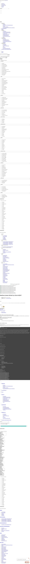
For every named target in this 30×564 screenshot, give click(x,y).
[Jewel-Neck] (2, 463)
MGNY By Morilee (5, 250)
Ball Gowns (4, 78)
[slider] (27, 426)
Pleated (3, 103)
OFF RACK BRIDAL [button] (2, 517)
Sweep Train (4, 159)
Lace (3, 133)
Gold (3, 224)
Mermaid (3, 182)
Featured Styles (5, 281)
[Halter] (2, 462)
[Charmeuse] (1, 454)
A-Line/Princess (4, 180)
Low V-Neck (4, 168)
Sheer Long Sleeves (5, 189)
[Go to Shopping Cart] (0, 1)
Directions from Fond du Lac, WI (4, 376)
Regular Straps (4, 195)
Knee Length (4, 157)
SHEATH (4, 238)
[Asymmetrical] (1, 458)
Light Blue (3, 208)
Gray (3, 227)
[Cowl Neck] (2, 461)
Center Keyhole (4, 99)
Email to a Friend (2, 310)
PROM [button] (2, 253)
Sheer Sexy (4, 88)
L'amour (4, 276)
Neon (3, 120)
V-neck (3, 176)
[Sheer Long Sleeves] (2, 470)
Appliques (3, 126)
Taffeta (3, 148)
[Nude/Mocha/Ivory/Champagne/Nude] (2, 306)
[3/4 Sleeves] (2, 469)
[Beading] (2, 451)
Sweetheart (4, 175)
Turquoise (3, 207)
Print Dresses (4, 86)
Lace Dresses (4, 81)
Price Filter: (3, 57)
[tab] (16, 237)
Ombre (3, 121)
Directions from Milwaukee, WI (4, 373)
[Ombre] (1, 449)
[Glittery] (1, 447)
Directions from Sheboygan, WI (4, 379)
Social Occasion (5, 279)
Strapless (3, 174)
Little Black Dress (4, 82)
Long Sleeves (4, 188)
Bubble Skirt (4, 97)
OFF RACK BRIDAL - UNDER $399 (7, 242)
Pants (3, 85)
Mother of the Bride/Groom (6, 71)
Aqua (3, 206)
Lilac (3, 212)
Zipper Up (3, 114)
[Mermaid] (2, 466)
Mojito (3, 203)
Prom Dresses (4, 72)
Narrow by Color (3, 200)
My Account (3, 4)
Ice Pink (3, 214)
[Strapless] (2, 474)
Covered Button (4, 110)
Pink (3, 215)
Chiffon (3, 140)
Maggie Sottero (5, 268)
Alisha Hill (4, 259)
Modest (3, 84)
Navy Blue (3, 211)
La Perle (4, 277)
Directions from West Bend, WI (4, 375)
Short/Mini (4, 158)
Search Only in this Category (5, 56)
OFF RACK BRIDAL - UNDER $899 (7, 243)
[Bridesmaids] (3, 433)
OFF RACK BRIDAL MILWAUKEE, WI (8, 241)
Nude (3, 223)
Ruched (3, 105)
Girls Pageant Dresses (5, 69)
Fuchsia (3, 217)
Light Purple (4, 213)
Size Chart (1, 309)
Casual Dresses (4, 65)
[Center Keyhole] (2, 441)
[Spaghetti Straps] (2, 473)
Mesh (3, 144)
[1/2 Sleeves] (2, 468)
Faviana (4, 258)
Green (3, 204)
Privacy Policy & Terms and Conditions (7, 363)
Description (3, 311)
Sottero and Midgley (6, 270)
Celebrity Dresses (5, 98)
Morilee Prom (5, 255)
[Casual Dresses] (3, 434)
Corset (3, 100)
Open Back (4, 102)
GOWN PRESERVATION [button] (5, 245)
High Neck (3, 166)
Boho (3, 79)
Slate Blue (3, 209)
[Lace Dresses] (2, 438)
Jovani (4, 251)
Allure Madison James (6, 269)
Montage (4, 249)
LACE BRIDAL (5, 235)
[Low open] (2, 445)
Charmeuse (4, 139)
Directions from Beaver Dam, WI (4, 378)
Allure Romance (5, 266)
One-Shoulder (4, 170)
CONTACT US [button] (3, 412)
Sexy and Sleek (4, 87)
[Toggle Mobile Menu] (0, 380)
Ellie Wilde (4, 256)
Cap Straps (4, 194)
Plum (3, 219)
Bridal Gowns (5, 278)
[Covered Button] (2, 443)
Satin (3, 146)
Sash (3, 135)
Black (3, 226)
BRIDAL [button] (1, 510)
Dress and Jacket (4, 80)
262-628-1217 (2, 355)
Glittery (3, 119)
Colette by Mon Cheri (5, 537)
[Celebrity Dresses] (2, 440)
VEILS (4, 265)
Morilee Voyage (5, 271)
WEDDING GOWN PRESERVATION (8, 246)
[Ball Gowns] (2, 436)
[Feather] (1, 455)
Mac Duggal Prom (5, 261)
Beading (3, 127)
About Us (3, 361)
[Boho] (2, 437)
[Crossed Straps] (2, 444)
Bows (3, 128)
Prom (4, 280)
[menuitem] (16, 3)
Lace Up (3, 111)
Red (2, 496)
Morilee (4, 272)
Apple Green (4, 480)
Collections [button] (3, 383)
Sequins (3, 136)
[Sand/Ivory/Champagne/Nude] (3, 306)
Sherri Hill (4, 260)
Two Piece (3, 93)
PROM (2, 392)
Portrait (3, 171)
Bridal (3, 63)
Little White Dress (5, 83)
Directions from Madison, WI (4, 377)
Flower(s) (3, 131)
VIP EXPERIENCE (4, 390)
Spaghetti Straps (4, 196)
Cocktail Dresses (4, 66)
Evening (3, 67)
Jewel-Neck (4, 167)
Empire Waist (4, 181)
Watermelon (4, 218)
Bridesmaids (4, 64)
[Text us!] (27, 562)
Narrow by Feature (4, 60)
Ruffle (3, 134)
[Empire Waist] (2, 465)
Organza (3, 145)
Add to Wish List (2, 308)
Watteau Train (4, 161)
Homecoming (4, 70)
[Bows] (2, 452)
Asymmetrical (4, 154)
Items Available (4, 312)
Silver (3, 228)
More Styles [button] (3, 262)
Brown (3, 225)
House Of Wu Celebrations (5, 530)
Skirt (3, 90)
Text (7, 0)
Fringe (3, 132)
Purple (3, 488)
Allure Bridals (5, 263)
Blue (3, 210)
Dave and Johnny (5, 257)
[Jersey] (1, 456)
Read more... (2, 335)
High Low (3, 101)
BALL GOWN (5, 236)
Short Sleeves (4, 190)
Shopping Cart (4, 5)
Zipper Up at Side (4, 115)
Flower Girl (4, 68)
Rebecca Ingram (4, 549)
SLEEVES (4, 239)
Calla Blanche (5, 275)
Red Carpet (4, 74)
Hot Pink (3, 216)
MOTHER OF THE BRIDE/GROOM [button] (6, 247)
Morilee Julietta (4, 555)
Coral (3, 221)
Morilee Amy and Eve (6, 273)
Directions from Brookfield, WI (4, 372)
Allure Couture (5, 267)
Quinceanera (4, 73)
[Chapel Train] (1, 459)
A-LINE (4, 237)
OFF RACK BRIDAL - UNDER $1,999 (8, 244)
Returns (3, 358)
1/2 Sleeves (4, 186)
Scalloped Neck (4, 172)
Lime (3, 205)
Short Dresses (4, 89)
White (3, 505)
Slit (2, 106)
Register (3, 6)
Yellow (3, 202)
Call (5, 0)
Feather (3, 130)
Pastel (3, 122)
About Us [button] (3, 394)
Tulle (3, 149)
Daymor (4, 252)
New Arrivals (5, 282)
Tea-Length (4, 160)
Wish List (3, 3)
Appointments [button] (4, 404)
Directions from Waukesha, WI (4, 374)
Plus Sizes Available (5, 104)
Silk (2, 147)
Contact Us (3, 357)
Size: (0, 301)
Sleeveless (3, 191)
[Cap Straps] (2, 472)
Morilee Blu (5, 274)
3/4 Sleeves (4, 187)
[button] (3, 23)
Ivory (3, 222)
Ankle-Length (4, 153)
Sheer (3, 113)
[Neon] (1, 448)
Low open (3, 112)
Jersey (3, 142)
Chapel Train (4, 155)
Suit (2, 91)
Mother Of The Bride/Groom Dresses (8, 264)
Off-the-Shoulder (4, 169)
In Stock (10, 298)
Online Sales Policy (4, 362)
